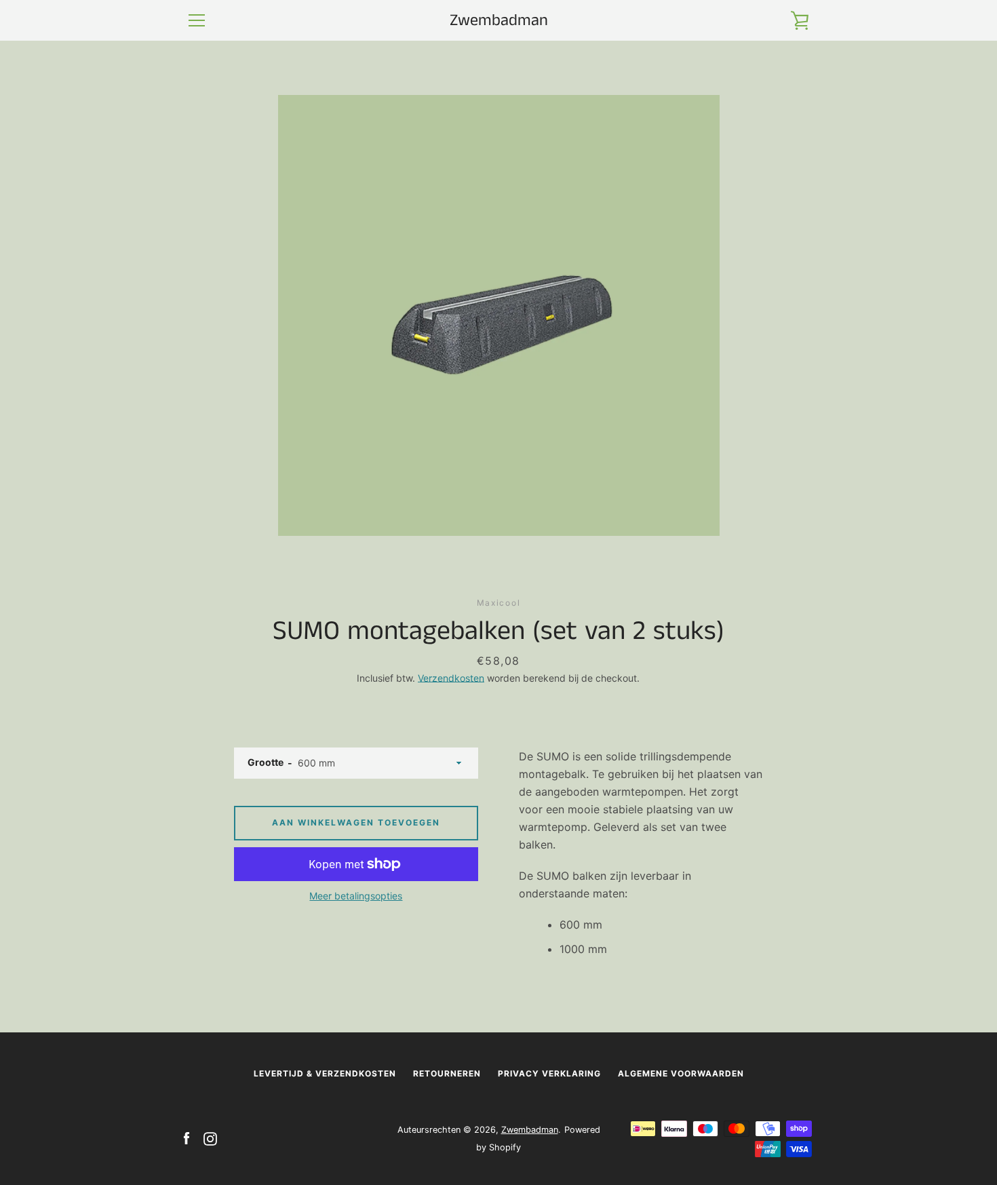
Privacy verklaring (549, 1073)
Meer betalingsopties (355, 895)
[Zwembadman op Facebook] (186, 1137)
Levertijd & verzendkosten (325, 1073)
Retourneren (447, 1073)
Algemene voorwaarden (681, 1073)
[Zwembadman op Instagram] (210, 1137)
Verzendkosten (451, 678)
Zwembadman (499, 21)
